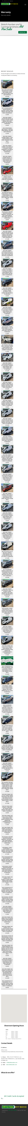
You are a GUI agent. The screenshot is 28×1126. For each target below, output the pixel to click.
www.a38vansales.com (11, 1064)
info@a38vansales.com (12, 1062)
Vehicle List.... (22, 32)
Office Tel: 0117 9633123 (8, 1)
